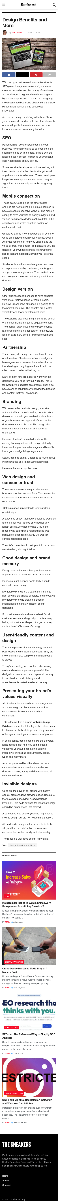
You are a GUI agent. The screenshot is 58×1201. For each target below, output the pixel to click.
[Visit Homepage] (29, 5)
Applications (11, 1027)
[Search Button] (54, 4)
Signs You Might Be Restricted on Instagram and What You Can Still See (27, 1101)
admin (7, 922)
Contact (6, 1185)
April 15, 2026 (19, 988)
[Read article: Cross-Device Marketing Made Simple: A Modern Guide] (29, 946)
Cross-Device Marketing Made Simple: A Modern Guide (24, 970)
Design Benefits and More (22, 845)
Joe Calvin (17, 32)
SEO (7, 896)
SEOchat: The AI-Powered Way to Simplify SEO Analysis (28, 1035)
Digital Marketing (14, 962)
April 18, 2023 (34, 32)
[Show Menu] (3, 4)
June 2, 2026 (18, 1053)
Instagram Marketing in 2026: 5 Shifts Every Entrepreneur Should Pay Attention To (26, 904)
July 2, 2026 (18, 922)
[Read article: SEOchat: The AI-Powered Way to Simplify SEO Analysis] (29, 1012)
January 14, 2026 (20, 1123)
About (5, 1180)
